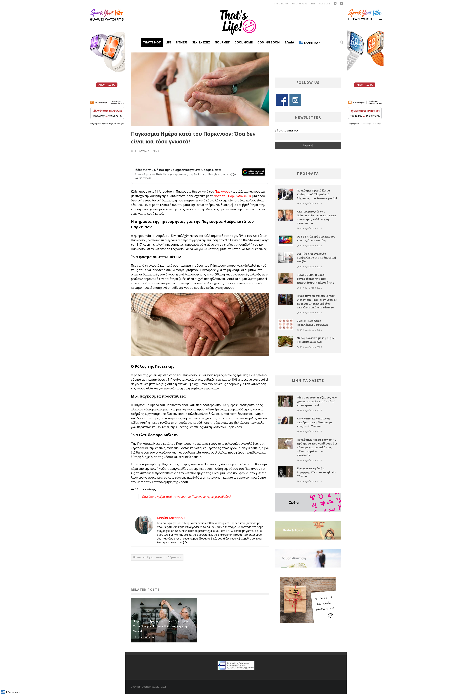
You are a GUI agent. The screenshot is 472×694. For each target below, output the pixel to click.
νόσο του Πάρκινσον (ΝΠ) (232, 196)
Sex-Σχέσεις (201, 42)
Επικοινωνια (281, 3)
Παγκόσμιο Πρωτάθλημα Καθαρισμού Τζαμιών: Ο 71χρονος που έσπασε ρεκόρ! (317, 194)
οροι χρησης (300, 3)
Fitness (182, 42)
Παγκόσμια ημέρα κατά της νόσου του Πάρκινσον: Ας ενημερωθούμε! (186, 497)
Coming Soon (268, 42)
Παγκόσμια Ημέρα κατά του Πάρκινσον (157, 557)
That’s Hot (152, 42)
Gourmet (222, 42)
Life (168, 42)
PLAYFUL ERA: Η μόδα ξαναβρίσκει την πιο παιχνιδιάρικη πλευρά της (315, 278)
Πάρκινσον (222, 191)
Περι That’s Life (320, 3)
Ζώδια (289, 42)
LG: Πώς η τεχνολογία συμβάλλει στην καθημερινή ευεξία (316, 257)
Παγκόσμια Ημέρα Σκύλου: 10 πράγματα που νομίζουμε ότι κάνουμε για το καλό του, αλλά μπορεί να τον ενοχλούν (317, 447)
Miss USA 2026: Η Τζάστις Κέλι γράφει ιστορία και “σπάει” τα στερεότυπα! (317, 401)
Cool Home (244, 42)
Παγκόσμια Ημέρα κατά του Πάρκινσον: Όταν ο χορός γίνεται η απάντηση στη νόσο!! (160, 626)
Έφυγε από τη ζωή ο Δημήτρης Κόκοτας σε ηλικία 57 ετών (316, 472)
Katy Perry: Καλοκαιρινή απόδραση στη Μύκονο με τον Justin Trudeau (314, 422)
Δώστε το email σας (286, 130)
